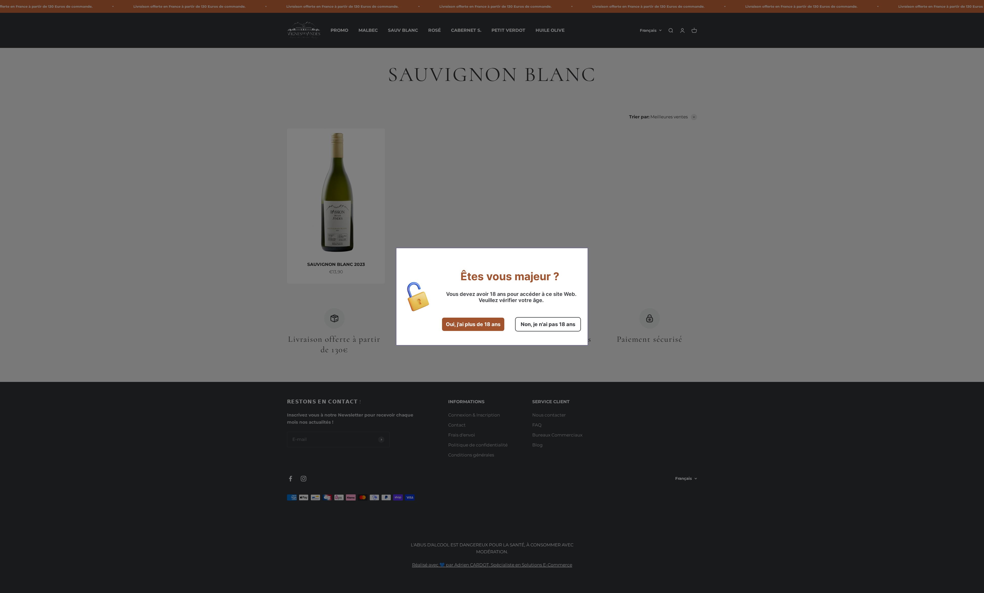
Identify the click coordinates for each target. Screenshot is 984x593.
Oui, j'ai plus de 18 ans (473, 324)
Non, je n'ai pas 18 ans (548, 324)
